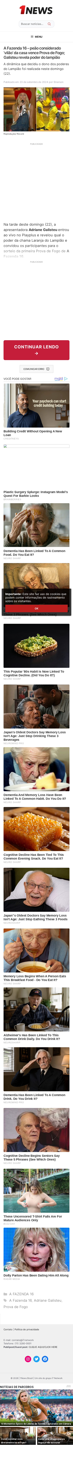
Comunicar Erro (33, 369)
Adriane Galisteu (47, 1300)
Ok (36, 608)
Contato (8, 1329)
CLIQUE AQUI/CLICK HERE (43, 1347)
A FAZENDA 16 (21, 1294)
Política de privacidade (27, 1329)
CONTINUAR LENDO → (36, 350)
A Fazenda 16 (20, 1300)
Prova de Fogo (16, 1307)
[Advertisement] (36, 182)
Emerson (58, 81)
